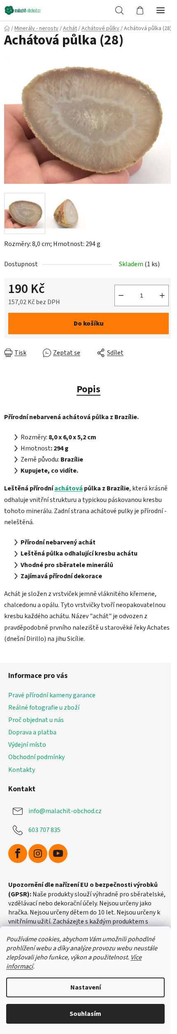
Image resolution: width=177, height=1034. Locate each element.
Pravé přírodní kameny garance (51, 695)
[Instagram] (37, 853)
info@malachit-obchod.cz (65, 811)
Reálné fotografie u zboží (43, 707)
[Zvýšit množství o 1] (162, 295)
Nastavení (85, 987)
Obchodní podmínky (36, 757)
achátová (68, 488)
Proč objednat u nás (36, 720)
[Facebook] (17, 853)
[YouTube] (58, 853)
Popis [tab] (88, 389)
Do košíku (89, 323)
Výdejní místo (27, 744)
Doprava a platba (32, 732)
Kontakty (21, 769)
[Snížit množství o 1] (121, 295)
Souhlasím (85, 1013)
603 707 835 (44, 830)
